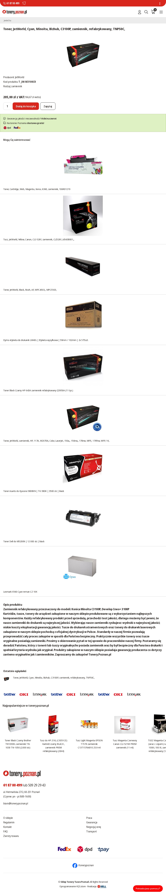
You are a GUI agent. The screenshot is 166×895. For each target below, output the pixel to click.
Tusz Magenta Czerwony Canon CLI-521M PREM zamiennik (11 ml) (125, 744)
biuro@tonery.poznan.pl (15, 803)
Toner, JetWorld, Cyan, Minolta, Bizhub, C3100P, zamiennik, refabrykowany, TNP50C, (54, 677)
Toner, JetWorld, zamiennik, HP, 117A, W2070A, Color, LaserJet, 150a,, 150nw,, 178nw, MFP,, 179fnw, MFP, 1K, (56, 440)
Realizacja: (92, 886)
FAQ (5, 831)
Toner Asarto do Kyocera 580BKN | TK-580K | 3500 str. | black (33, 491)
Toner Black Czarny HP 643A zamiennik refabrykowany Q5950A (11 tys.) (38, 390)
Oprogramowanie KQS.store (72, 886)
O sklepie (8, 818)
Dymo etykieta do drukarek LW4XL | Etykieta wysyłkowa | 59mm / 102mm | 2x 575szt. (45, 340)
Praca (89, 818)
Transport (91, 831)
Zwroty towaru (11, 836)
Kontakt (7, 827)
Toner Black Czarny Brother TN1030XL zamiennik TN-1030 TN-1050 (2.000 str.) (18, 744)
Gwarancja (91, 822)
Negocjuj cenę (93, 827)
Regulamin (8, 822)
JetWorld (19, 77)
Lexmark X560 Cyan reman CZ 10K (20, 591)
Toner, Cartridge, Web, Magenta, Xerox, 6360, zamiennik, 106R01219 (36, 189)
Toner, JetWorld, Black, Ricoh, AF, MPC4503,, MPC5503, (30, 289)
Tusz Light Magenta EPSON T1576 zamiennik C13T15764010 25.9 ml (89, 744)
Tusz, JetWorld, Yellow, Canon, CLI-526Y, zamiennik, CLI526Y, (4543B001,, (38, 239)
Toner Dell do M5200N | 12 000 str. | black (23, 541)
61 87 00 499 (12, 3)
